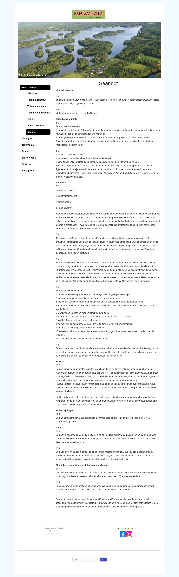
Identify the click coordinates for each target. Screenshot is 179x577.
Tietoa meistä (29, 87)
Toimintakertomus (37, 100)
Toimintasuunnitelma (38, 113)
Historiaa (32, 93)
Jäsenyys (27, 138)
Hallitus (31, 119)
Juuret (25, 151)
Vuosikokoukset (36, 125)
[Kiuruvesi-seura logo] (88, 14)
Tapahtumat (28, 145)
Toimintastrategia (36, 106)
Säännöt (31, 132)
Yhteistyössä (29, 158)
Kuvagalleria (28, 170)
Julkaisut (26, 164)
